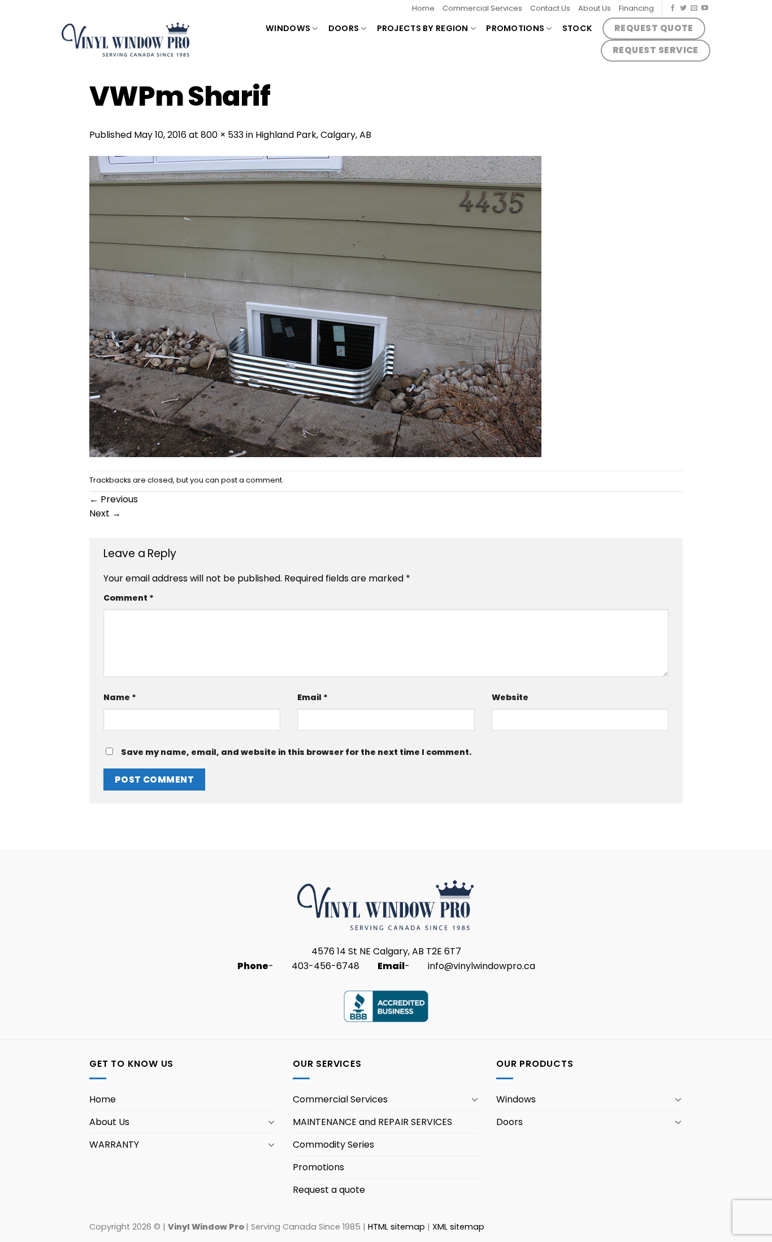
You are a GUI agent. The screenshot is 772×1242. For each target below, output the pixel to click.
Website (510, 697)
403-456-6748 (325, 965)
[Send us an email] (694, 8)
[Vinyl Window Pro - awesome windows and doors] (125, 40)
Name (119, 697)
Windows (288, 28)
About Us (594, 8)
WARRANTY (114, 1144)
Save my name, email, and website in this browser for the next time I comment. (296, 752)
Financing (636, 8)
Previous (113, 499)
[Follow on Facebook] (672, 8)
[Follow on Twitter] (683, 8)
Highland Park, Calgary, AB (313, 134)
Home (423, 8)
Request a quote (329, 1189)
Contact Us (550, 8)
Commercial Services (482, 8)
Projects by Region (423, 28)
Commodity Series (333, 1144)
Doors (343, 28)
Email (312, 697)
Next (105, 513)
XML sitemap (458, 1226)
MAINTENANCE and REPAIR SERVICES (372, 1121)
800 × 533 (222, 134)
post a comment (251, 480)
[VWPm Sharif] (315, 305)
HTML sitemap (396, 1226)
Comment (128, 597)
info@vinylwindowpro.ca (481, 965)
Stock (577, 28)
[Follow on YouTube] (704, 8)
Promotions (515, 28)
